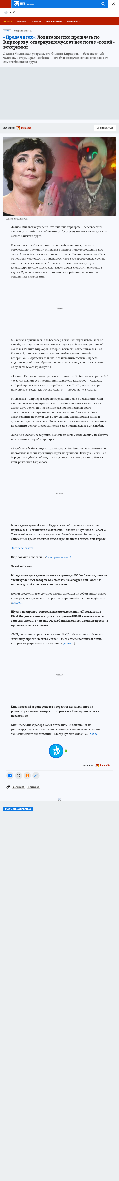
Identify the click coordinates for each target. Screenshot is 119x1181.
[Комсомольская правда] (24, 3)
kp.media (26, 128)
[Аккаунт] (113, 4)
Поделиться (106, 128)
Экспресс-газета (22, 548)
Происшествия (54, 21)
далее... (17, 602)
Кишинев (36, 21)
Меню (5, 4)
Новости (21, 21)
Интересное (33, 787)
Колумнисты (74, 21)
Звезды (7, 30)
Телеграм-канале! (58, 557)
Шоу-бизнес (18, 787)
